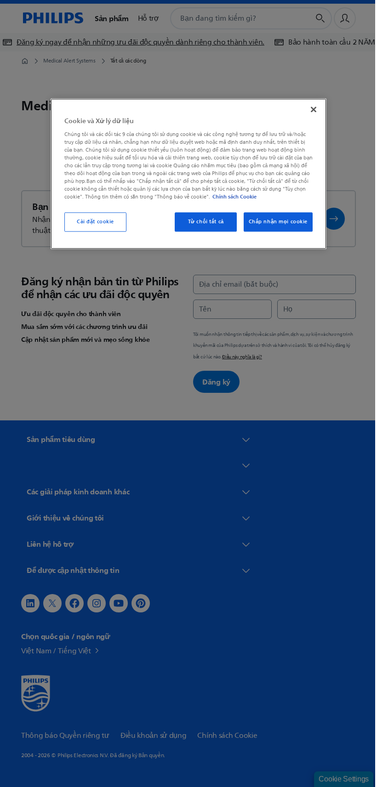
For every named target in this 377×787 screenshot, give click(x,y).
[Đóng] (310, 109)
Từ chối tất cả (202, 221)
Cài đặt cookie (92, 221)
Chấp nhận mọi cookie (274, 221)
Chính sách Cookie (231, 196)
